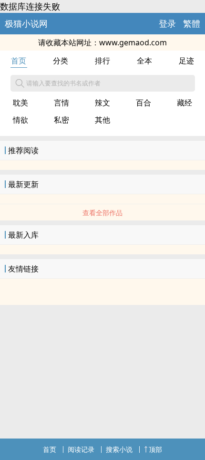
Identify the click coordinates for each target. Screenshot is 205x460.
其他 (102, 120)
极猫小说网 (26, 23)
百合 (143, 102)
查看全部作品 (102, 212)
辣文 (102, 102)
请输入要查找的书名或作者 (63, 83)
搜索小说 (119, 449)
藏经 (184, 102)
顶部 (155, 449)
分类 (60, 60)
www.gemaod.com (133, 42)
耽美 (20, 102)
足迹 (186, 60)
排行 (102, 60)
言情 (61, 102)
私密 (61, 120)
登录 (167, 23)
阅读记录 (81, 449)
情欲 (20, 120)
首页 (18, 60)
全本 (144, 60)
